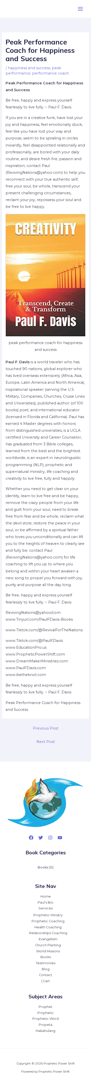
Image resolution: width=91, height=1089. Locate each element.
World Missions (48, 951)
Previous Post (45, 728)
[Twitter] (40, 837)
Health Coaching (48, 927)
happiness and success (29, 68)
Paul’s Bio (45, 902)
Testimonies (45, 963)
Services (45, 908)
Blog (46, 969)
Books (45, 957)
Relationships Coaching (48, 933)
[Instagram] (50, 837)
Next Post (45, 741)
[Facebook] (31, 837)
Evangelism (48, 939)
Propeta (45, 1025)
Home (45, 896)
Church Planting (48, 945)
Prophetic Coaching (48, 921)
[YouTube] (60, 837)
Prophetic (45, 1013)
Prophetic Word (45, 1019)
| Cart (45, 981)
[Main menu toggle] (80, 8)
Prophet (45, 1007)
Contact (45, 975)
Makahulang (45, 1031)
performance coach (50, 73)
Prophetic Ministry (48, 915)
